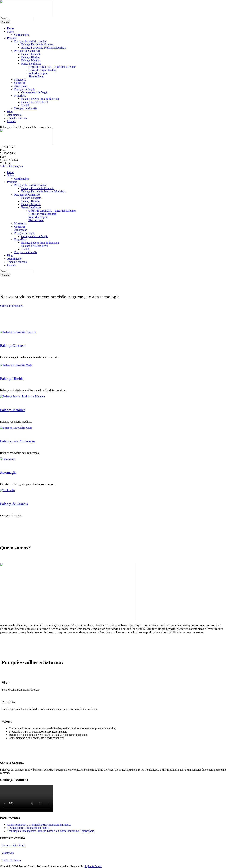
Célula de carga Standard (42, 69)
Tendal (25, 105)
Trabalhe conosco (17, 117)
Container (19, 82)
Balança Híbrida (30, 57)
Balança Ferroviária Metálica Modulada (43, 47)
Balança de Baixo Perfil (34, 101)
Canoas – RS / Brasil (13, 845)
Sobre (10, 31)
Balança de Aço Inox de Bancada (40, 98)
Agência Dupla (93, 866)
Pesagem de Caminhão (27, 50)
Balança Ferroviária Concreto (37, 44)
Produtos (12, 37)
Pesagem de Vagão (24, 89)
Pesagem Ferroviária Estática (30, 41)
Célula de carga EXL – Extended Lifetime (52, 66)
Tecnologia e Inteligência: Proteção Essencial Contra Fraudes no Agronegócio (50, 830)
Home (10, 28)
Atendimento (14, 114)
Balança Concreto (31, 53)
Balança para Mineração (17, 441)
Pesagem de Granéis (25, 108)
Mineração (20, 79)
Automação (20, 85)
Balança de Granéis (14, 504)
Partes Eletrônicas (31, 63)
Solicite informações (11, 166)
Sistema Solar (36, 76)
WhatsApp (8, 852)
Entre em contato (11, 860)
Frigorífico (20, 95)
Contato (11, 121)
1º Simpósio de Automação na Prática (28, 827)
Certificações (21, 34)
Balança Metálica (31, 60)
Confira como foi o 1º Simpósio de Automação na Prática (39, 824)
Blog (10, 111)
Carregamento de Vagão (34, 92)
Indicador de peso (38, 73)
